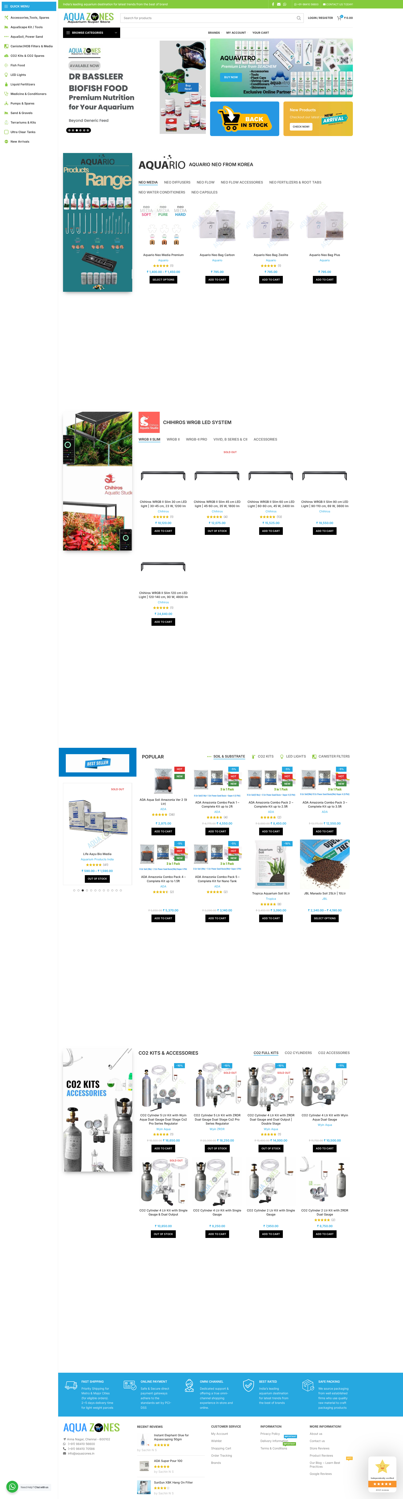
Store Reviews (319, 1448)
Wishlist (216, 1441)
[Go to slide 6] (88, 130)
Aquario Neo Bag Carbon (217, 255)
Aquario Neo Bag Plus (324, 255)
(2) (279, 817)
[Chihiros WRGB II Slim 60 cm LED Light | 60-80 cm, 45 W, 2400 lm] (271, 473)
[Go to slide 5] (84, 130)
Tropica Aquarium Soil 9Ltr (271, 893)
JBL (324, 898)
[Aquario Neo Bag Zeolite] (271, 226)
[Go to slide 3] (77, 130)
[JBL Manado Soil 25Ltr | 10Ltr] (324, 864)
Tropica (271, 898)
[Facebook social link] (273, 4)
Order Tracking (221, 1455)
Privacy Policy (270, 1433)
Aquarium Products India (97, 859)
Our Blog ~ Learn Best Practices (331, 1463)
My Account (219, 1433)
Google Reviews (321, 1473)
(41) (105, 864)
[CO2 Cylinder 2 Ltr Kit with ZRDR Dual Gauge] (324, 1181)
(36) (172, 814)
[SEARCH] (299, 18)
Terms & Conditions (277, 1447)
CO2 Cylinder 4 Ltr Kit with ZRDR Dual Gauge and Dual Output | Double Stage (271, 1119)
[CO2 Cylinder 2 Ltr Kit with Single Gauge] (271, 1181)
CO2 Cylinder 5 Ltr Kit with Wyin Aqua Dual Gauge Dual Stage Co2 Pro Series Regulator (163, 1119)
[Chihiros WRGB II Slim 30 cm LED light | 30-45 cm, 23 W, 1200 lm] (163, 473)
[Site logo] (88, 17)
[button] (68, 87)
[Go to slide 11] (117, 890)
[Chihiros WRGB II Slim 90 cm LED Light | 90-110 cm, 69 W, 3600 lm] (324, 473)
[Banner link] (281, 68)
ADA (163, 809)
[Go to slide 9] (108, 890)
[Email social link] (279, 4)
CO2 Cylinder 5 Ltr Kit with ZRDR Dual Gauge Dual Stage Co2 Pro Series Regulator (217, 1119)
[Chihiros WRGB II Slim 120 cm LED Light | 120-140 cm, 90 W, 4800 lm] (163, 564)
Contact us (317, 1441)
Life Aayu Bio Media (97, 854)
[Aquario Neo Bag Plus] (324, 226)
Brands (216, 1462)
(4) (226, 516)
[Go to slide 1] (69, 130)
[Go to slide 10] (112, 890)
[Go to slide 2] (73, 130)
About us (316, 1433)
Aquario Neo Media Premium (163, 255)
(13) (279, 516)
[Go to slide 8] (104, 890)
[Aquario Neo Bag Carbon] (217, 226)
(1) (171, 265)
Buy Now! (188, 118)
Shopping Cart (221, 1448)
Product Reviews (321, 1455)
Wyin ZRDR (217, 1129)
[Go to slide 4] (80, 130)
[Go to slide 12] (121, 890)
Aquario (163, 260)
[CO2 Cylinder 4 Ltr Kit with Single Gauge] (217, 1181)
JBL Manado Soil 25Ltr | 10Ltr (325, 893)
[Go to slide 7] (100, 890)
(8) (279, 904)
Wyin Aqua (163, 1129)
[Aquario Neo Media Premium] (163, 226)
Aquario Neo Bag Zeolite (271, 255)
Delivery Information (278, 1440)
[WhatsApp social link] (284, 4)
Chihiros (163, 511)
